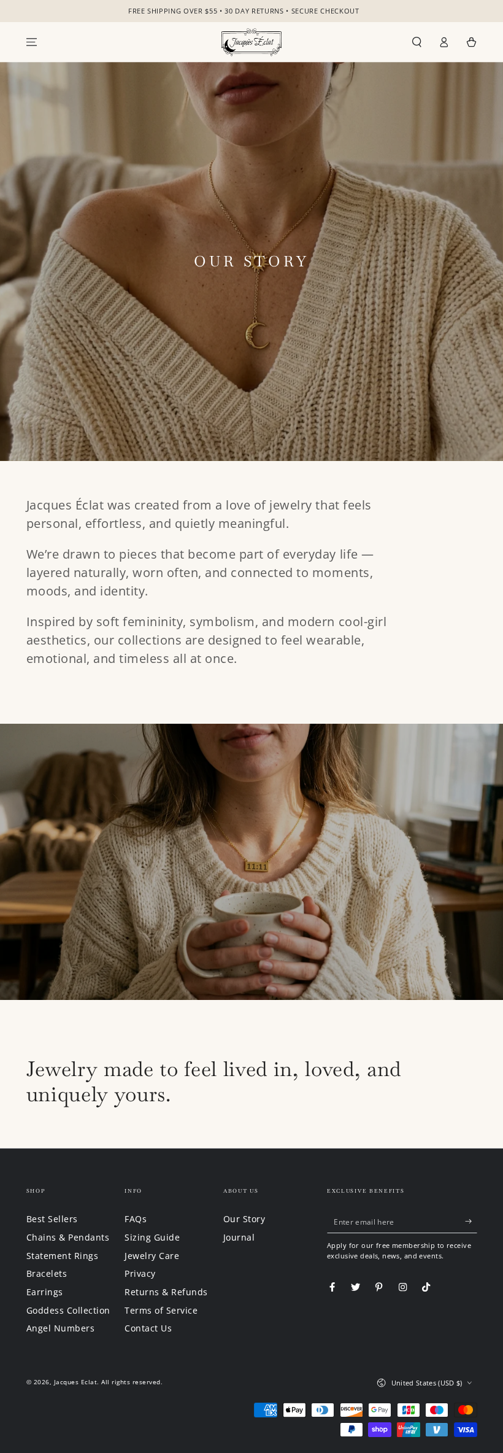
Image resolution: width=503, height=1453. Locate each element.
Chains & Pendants (68, 1237)
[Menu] (31, 42)
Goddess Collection (68, 1310)
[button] (417, 42)
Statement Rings (62, 1255)
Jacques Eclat (76, 1381)
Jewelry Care (152, 1255)
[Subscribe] (471, 1220)
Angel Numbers (60, 1328)
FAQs (136, 1219)
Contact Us (148, 1328)
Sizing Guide (152, 1237)
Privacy (140, 1273)
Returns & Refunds (166, 1292)
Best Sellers (52, 1219)
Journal (239, 1237)
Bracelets (46, 1273)
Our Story (244, 1219)
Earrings (44, 1292)
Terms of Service (161, 1310)
